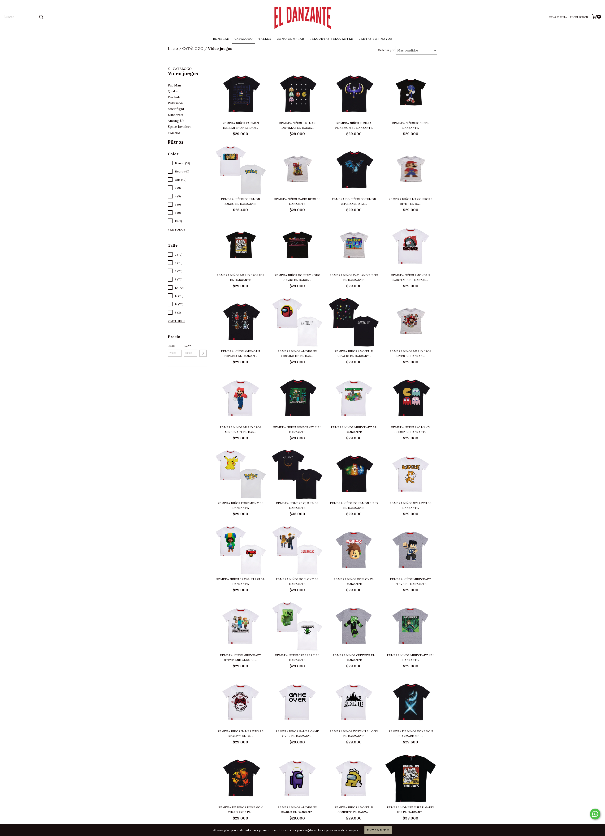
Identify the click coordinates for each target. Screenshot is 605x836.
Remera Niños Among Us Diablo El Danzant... (297, 810)
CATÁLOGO (243, 38)
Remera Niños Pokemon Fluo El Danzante (354, 505)
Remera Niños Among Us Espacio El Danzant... (353, 353)
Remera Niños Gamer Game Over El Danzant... (297, 733)
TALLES (264, 38)
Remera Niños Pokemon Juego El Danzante (240, 201)
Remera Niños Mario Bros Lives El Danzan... (410, 353)
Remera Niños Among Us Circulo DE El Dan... (297, 353)
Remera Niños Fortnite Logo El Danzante (354, 733)
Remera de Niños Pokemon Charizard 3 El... (411, 733)
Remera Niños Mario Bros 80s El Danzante (240, 277)
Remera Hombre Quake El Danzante (297, 505)
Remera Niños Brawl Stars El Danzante (240, 581)
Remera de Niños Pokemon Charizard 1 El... (240, 810)
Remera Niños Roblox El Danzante (354, 581)
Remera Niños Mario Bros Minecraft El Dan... (240, 429)
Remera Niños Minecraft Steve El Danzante (410, 581)
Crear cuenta (558, 17)
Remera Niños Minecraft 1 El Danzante (410, 657)
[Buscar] (41, 17)
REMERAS (221, 38)
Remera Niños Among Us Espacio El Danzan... (240, 353)
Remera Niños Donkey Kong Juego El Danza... (297, 277)
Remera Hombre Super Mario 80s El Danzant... (410, 810)
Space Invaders (179, 126)
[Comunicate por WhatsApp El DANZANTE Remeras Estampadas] (595, 814)
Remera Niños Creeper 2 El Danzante (297, 657)
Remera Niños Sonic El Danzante (410, 125)
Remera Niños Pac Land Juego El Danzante (354, 277)
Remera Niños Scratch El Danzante (411, 505)
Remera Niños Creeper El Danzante (354, 657)
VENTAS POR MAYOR (375, 38)
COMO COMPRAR (290, 38)
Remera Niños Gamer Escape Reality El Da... (240, 733)
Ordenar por (386, 50)
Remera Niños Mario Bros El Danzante (297, 201)
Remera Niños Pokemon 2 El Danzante (240, 505)
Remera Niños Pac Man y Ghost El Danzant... (410, 429)
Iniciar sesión (579, 17)
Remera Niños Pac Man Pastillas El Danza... (297, 125)
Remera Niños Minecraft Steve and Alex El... (240, 657)
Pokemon (175, 103)
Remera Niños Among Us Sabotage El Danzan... (410, 277)
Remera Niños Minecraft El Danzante (354, 429)
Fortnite (174, 97)
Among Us (176, 121)
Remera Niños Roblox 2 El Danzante (297, 581)
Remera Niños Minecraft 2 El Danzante (297, 429)
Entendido (378, 830)
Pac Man (174, 85)
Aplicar (203, 353)
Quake (173, 91)
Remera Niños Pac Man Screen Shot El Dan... (240, 125)
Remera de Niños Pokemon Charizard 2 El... (354, 201)
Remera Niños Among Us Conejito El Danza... (353, 810)
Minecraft (175, 115)
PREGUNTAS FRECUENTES (331, 38)
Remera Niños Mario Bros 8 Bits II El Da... (410, 201)
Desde (171, 345)
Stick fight (176, 109)
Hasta (187, 345)
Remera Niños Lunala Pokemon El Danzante (354, 125)
